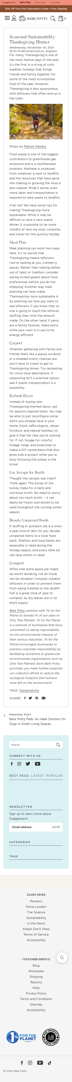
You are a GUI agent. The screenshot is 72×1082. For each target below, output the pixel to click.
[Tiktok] (50, 1063)
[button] (62, 957)
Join (56, 827)
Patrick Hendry (35, 146)
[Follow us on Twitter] (27, 764)
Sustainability (29, 690)
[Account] (13, 18)
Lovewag (55, 2)
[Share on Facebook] (25, 698)
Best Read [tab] (19, 775)
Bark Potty (25, 2)
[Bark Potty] (33, 19)
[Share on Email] (43, 698)
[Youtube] (40, 1063)
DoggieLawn (9, 2)
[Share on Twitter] (30, 698)
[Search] (52, 18)
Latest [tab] (37, 775)
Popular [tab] (54, 775)
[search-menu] (58, 744)
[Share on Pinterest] (36, 698)
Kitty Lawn (40, 2)
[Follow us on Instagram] (19, 764)
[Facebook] (22, 1063)
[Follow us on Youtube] (37, 764)
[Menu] (7, 18)
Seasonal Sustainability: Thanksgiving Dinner (32, 39)
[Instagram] (30, 1063)
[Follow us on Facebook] (12, 764)
